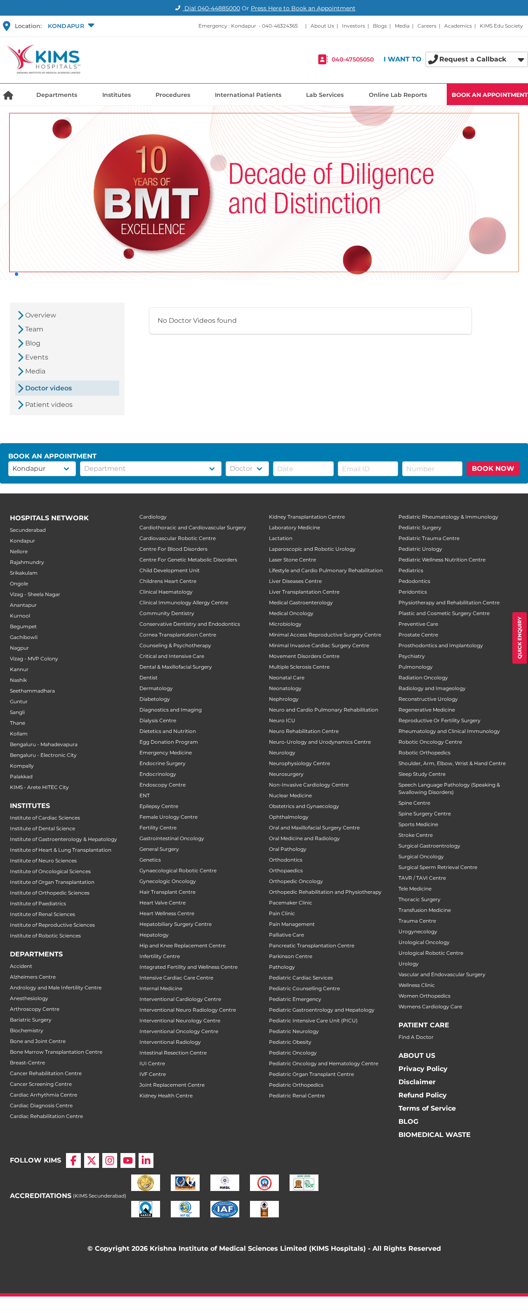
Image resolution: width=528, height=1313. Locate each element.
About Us (322, 26)
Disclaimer (417, 1082)
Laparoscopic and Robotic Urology (312, 549)
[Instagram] (109, 1160)
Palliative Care (286, 935)
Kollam (19, 733)
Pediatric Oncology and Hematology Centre (323, 1063)
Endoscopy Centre (162, 785)
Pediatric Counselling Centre (304, 988)
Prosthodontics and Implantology (440, 645)
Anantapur (23, 605)
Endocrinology (157, 774)
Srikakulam (24, 573)
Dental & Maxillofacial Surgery (175, 667)
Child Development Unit (169, 570)
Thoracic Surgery (419, 899)
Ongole (19, 583)
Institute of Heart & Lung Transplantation (60, 850)
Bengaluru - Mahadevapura (44, 744)
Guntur (19, 701)
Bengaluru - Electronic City (43, 755)
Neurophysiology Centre (299, 763)
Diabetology (154, 699)
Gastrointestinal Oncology (171, 838)
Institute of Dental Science (42, 828)
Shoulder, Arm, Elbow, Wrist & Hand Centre (452, 763)
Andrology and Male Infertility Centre (55, 987)
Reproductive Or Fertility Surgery (439, 720)
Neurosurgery (286, 774)
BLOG (408, 1121)
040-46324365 (280, 26)
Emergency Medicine (165, 752)
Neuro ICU (282, 720)
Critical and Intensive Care (171, 656)
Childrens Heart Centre (167, 581)
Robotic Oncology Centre (430, 742)
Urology (408, 964)
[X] (91, 1160)
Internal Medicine (160, 988)
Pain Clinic (282, 913)
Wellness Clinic (416, 985)
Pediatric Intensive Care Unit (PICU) (313, 1020)
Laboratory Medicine (294, 527)
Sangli (17, 712)
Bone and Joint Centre (38, 1041)
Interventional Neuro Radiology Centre (187, 1010)
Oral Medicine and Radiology (304, 838)
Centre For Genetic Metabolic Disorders (188, 560)
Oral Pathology (287, 849)
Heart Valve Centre (162, 903)
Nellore (19, 551)
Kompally (22, 766)
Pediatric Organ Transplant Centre (311, 1074)
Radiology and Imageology (432, 688)
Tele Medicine (414, 889)
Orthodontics (285, 860)
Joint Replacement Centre (172, 1085)
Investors (353, 26)
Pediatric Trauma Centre (429, 538)
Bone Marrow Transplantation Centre (56, 1052)
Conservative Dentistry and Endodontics (189, 624)
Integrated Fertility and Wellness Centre (188, 967)
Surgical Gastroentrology (429, 846)
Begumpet (23, 626)
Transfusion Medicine (424, 910)
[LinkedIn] (146, 1160)
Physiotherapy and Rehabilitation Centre (449, 602)
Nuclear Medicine (290, 795)
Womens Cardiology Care (430, 1006)
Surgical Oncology (421, 856)
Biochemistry (26, 1030)
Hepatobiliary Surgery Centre (175, 924)
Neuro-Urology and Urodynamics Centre (320, 742)
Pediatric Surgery (419, 527)
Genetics (150, 860)
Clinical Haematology (166, 592)
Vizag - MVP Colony (34, 658)
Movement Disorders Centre (304, 656)
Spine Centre (414, 803)
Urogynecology (417, 931)
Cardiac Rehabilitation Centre (46, 1116)
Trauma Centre (417, 921)
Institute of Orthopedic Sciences (50, 893)
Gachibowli (24, 637)
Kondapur (22, 541)
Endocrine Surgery (162, 763)
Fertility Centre (158, 827)
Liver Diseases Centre (295, 581)
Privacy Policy (423, 1069)
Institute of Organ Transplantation (52, 882)
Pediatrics (410, 570)
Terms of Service (427, 1108)
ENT (144, 795)
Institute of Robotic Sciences (45, 935)
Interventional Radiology (170, 1042)
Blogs (380, 26)
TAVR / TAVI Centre (422, 878)
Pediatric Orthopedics (296, 1085)
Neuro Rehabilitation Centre (304, 731)
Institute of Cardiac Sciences (45, 818)
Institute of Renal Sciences (42, 914)
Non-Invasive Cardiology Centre (309, 785)
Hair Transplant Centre (167, 892)
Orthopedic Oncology (296, 881)
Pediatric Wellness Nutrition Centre (442, 560)
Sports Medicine (418, 824)
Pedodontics (414, 581)
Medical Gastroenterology (301, 602)
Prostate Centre (418, 635)
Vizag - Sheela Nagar (35, 594)
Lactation (280, 538)
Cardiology (153, 517)
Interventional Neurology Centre (179, 1020)
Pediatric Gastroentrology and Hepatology (322, 1010)
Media (402, 26)
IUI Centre (152, 1063)
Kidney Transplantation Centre (307, 517)
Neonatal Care (286, 677)
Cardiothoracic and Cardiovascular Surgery (192, 527)
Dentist (148, 677)
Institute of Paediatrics (38, 903)
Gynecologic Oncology (167, 881)
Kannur (19, 669)
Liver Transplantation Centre (304, 592)
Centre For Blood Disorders (173, 549)
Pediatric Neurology (294, 1031)
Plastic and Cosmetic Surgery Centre (444, 613)
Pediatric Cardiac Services (301, 978)
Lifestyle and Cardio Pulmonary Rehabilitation (326, 570)
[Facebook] (73, 1160)
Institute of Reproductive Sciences (52, 925)
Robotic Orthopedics (424, 752)
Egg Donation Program (168, 742)
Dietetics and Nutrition (167, 731)
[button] (70, 26)
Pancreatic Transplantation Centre (311, 945)
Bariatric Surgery (31, 1020)
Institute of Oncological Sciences (50, 871)
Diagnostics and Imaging (170, 710)
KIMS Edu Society (501, 26)
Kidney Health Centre (166, 1095)
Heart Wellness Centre (166, 913)
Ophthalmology (289, 817)
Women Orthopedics (424, 996)
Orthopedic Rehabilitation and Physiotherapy (325, 892)
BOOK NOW (493, 468)
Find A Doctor (416, 1037)
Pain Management (292, 924)
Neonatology (285, 688)
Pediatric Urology (420, 549)
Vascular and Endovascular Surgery (442, 974)
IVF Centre (152, 1074)
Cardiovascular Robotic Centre (177, 538)
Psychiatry (411, 656)
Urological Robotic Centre (430, 953)
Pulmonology (415, 667)
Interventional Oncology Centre (178, 1031)
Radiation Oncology (423, 677)
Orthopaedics (286, 870)
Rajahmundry (27, 562)
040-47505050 (353, 59)
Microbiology (285, 624)
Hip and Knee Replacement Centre (182, 945)
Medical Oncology (291, 613)
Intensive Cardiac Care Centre (176, 978)
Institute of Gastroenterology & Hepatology (63, 839)
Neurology (282, 752)
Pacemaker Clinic (290, 903)
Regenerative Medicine (426, 710)
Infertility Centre (159, 956)
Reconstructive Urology (428, 699)
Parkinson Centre (290, 956)
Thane (17, 723)
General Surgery (159, 849)
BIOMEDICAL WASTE (434, 1135)
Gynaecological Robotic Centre (178, 870)
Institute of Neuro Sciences (43, 860)
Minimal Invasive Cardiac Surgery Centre (319, 645)
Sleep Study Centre (422, 774)
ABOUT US (416, 1055)
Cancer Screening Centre (41, 1084)
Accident (21, 966)
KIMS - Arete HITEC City (39, 787)
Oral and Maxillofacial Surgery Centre (314, 827)
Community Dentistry (166, 613)
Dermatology (156, 688)
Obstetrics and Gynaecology (304, 806)
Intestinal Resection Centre (173, 1053)
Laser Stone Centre (292, 560)
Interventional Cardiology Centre (180, 999)
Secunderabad (28, 530)
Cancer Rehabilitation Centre (46, 1073)
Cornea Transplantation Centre (177, 635)
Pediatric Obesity (290, 1042)
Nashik (18, 680)
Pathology (282, 967)
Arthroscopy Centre (34, 1009)
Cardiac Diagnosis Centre (41, 1105)
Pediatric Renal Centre (297, 1095)
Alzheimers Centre (33, 977)
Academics (458, 26)
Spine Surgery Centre (424, 813)
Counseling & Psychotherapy (175, 645)
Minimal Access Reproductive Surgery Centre (325, 635)
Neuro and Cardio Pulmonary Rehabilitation (323, 710)
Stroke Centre (415, 835)
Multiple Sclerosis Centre (299, 667)
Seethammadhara (32, 691)
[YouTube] (127, 1160)
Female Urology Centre (168, 817)
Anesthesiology (29, 998)
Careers (426, 26)
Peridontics (412, 592)
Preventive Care (418, 624)
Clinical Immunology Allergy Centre (183, 602)
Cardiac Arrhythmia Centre (43, 1095)
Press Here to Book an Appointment (303, 8)
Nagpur (19, 648)
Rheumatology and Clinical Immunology (449, 731)
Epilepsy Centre (158, 806)
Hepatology (154, 935)
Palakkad (21, 776)
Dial (211, 8)
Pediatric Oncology (293, 1053)
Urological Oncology (424, 942)
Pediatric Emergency (295, 999)
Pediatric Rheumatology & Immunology (448, 517)
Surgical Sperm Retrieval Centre (437, 867)
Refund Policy (422, 1095)
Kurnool (20, 616)
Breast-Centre (27, 1062)
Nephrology (284, 699)
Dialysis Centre (157, 720)
